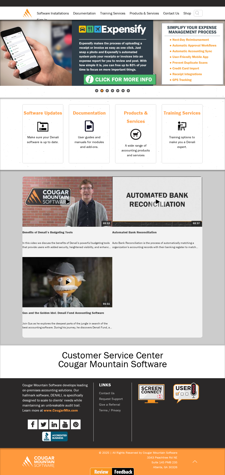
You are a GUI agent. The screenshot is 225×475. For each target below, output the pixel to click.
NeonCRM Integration (124, 91)
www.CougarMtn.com (61, 410)
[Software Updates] (43, 133)
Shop (187, 13)
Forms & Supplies (108, 91)
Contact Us (171, 13)
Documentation (84, 13)
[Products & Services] (135, 133)
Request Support (111, 399)
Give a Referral (109, 404)
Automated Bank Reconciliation (134, 232)
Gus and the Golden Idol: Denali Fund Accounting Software (63, 313)
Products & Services (144, 13)
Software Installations (53, 13)
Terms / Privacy (110, 410)
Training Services (112, 13)
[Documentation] (89, 133)
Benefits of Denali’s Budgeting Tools (47, 232)
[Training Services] (182, 133)
